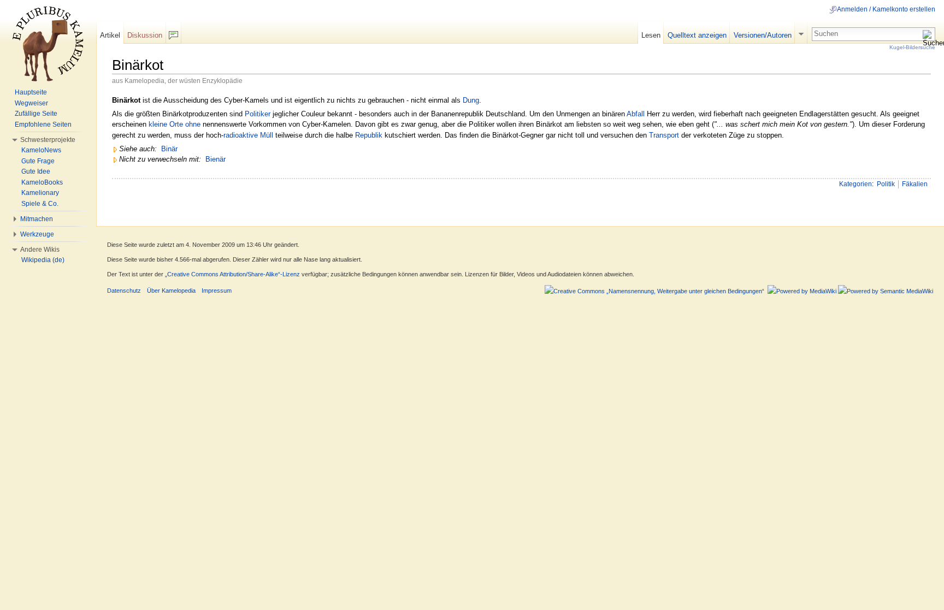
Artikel (110, 35)
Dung (471, 100)
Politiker (257, 114)
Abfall (636, 114)
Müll (266, 135)
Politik (886, 184)
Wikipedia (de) (42, 260)
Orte (176, 124)
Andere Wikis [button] (40, 249)
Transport (664, 135)
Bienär (215, 159)
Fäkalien (915, 184)
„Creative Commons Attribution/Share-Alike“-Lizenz (232, 274)
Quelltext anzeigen (697, 35)
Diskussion (144, 35)
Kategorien (855, 184)
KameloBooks (42, 182)
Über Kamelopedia (171, 290)
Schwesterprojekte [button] (47, 140)
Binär (169, 149)
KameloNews (41, 150)
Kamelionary (40, 193)
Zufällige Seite (36, 113)
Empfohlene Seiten (43, 124)
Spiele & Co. (39, 204)
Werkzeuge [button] (37, 234)
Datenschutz (124, 290)
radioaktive (240, 135)
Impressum (217, 290)
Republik (368, 135)
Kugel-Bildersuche (912, 47)
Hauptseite (31, 92)
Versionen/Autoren (763, 35)
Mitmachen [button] (36, 219)
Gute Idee (35, 171)
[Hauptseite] (48, 43)
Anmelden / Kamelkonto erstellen (886, 9)
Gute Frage (38, 161)
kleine (158, 124)
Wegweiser (31, 103)
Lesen (650, 35)
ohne (192, 124)
